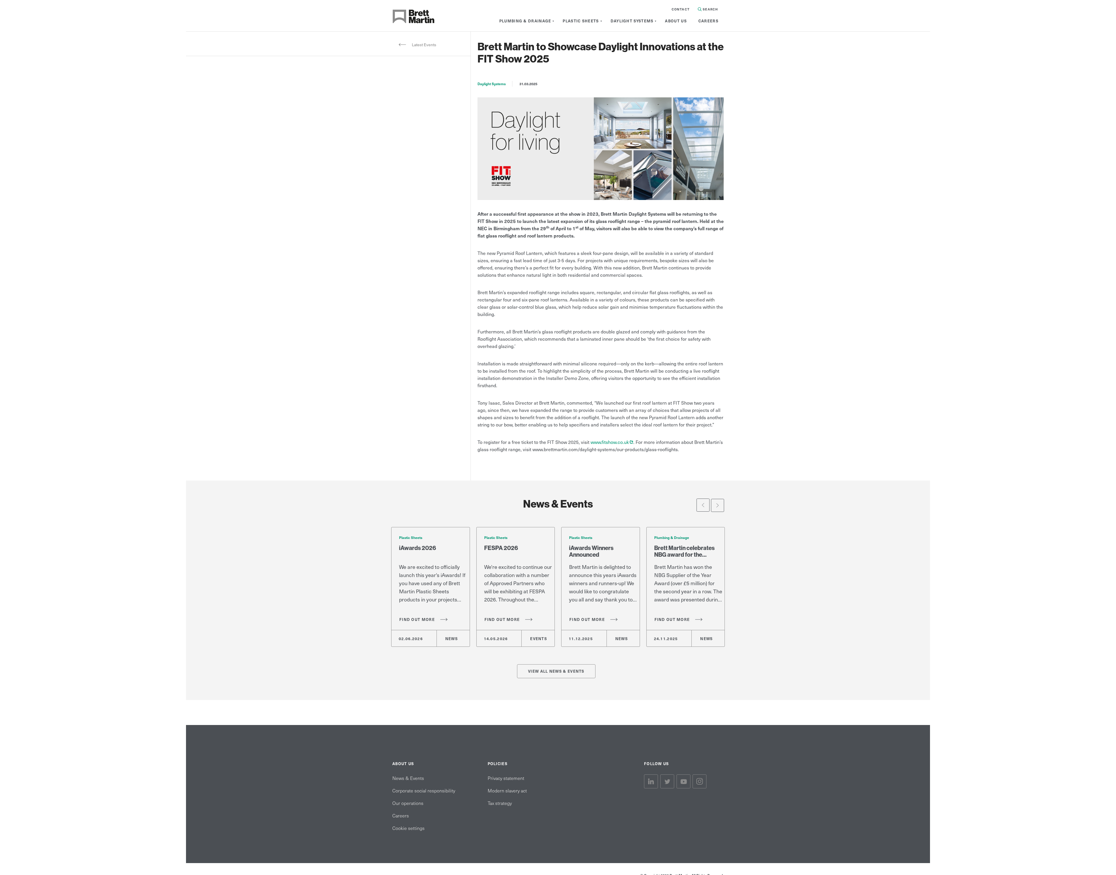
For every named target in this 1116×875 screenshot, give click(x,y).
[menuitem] (525, 21)
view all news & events (556, 671)
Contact (681, 9)
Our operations (407, 802)
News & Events (408, 777)
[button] (703, 505)
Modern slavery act (507, 790)
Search (710, 9)
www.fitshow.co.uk (612, 441)
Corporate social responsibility (423, 790)
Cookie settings (408, 827)
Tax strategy (500, 802)
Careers (400, 815)
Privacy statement (506, 777)
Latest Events (424, 45)
